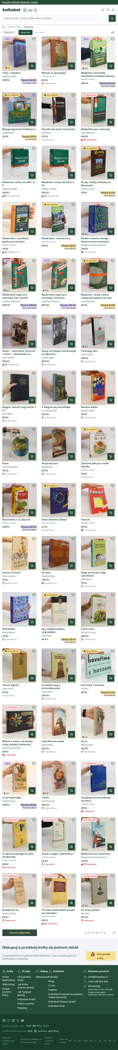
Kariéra (52, 990)
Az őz (84, 741)
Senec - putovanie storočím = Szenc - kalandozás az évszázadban (19, 354)
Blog (51, 981)
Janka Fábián (47, 745)
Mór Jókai (85, 913)
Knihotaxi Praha (27, 999)
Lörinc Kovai (7, 689)
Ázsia (5, 463)
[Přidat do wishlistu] (33, 39)
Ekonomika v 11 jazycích (16, 519)
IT (96, 1041)
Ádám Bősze (86, 579)
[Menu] (113, 9)
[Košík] (108, 9)
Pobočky (22, 1008)
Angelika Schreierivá (11, 301)
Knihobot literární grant (61, 1001)
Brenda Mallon (8, 632)
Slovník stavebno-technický (58, 129)
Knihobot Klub (56, 1006)
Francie (85, 519)
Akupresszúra (50, 463)
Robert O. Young (88, 632)
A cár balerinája (11, 797)
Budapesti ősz (10, 910)
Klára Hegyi (47, 635)
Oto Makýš (46, 133)
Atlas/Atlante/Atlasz (54, 519)
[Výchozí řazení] (112, 32)
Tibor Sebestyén (10, 467)
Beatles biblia (89, 407)
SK (70, 1041)
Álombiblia (8, 629)
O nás (51, 985)
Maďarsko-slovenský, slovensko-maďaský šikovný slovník (97, 76)
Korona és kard (11, 572)
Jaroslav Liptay (88, 189)
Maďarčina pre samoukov (96, 853)
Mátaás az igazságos (54, 73)
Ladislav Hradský (9, 189)
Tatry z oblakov (11, 73)
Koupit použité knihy (6, 991)
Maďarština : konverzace (56, 238)
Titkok (45, 797)
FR (105, 1041)
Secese (46, 572)
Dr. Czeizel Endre (49, 410)
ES (91, 1041)
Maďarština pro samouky (95, 129)
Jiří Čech (84, 689)
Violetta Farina (48, 576)
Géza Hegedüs (9, 576)
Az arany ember (90, 910)
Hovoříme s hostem (92, 685)
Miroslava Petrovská (11, 748)
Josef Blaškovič (88, 133)
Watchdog (8, 984)
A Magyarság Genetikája (56, 407)
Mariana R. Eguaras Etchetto (93, 245)
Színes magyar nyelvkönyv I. (58, 853)
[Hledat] (112, 18)
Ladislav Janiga (9, 76)
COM (85, 1041)
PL (114, 1041)
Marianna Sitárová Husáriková (94, 857)
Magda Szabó (87, 745)
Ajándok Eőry (47, 467)
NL (100, 1041)
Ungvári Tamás (87, 410)
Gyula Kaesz (47, 692)
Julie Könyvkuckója (53, 741)
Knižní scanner (26, 1003)
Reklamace (42, 977)
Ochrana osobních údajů (49, 1041)
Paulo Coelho (87, 354)
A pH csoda (87, 629)
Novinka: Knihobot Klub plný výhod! (20, 2)
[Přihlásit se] (102, 9)
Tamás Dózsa (8, 133)
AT (75, 1041)
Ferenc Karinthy (9, 913)
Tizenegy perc (89, 351)
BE (110, 1041)
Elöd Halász (7, 414)
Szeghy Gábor (48, 357)
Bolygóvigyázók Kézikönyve (18, 129)
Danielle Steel (8, 801)
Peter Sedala (8, 357)
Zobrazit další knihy (19, 932)
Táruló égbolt (10, 685)
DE (79, 1041)
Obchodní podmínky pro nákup (8, 1041)
